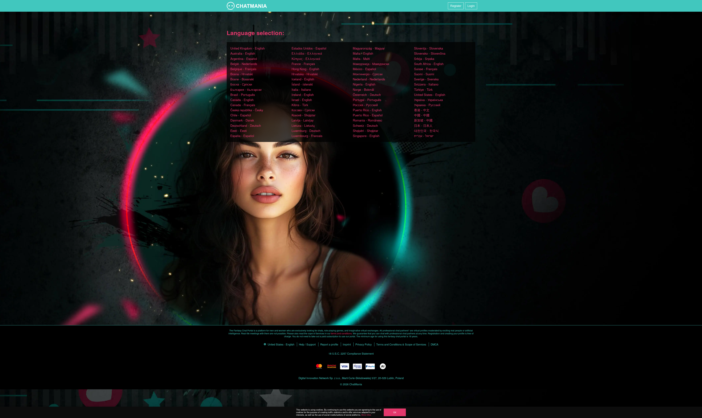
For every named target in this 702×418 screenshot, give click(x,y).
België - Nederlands (243, 64)
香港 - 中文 (421, 110)
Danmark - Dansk (242, 120)
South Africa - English (429, 64)
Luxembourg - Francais (307, 136)
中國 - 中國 (421, 115)
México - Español (364, 69)
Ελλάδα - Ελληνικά (307, 53)
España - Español (242, 136)
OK (394, 412)
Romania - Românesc (367, 120)
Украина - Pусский (427, 105)
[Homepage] (247, 6)
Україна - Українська (428, 100)
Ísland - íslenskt (302, 84)
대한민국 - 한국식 (426, 130)
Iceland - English (303, 79)
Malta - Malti (361, 58)
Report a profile (329, 344)
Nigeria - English (364, 84)
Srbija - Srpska (424, 58)
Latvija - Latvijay (303, 120)
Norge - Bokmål (363, 89)
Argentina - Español (243, 58)
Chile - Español (240, 115)
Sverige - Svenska (426, 79)
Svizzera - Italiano (426, 84)
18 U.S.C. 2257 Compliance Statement (351, 353)
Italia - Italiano (301, 89)
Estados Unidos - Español (309, 48)
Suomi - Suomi (424, 74)
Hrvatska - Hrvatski (305, 74)
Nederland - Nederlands (369, 79)
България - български (246, 89)
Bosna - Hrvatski (241, 74)
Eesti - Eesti (238, 130)
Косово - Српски (303, 110)
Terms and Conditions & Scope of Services (401, 344)
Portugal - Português (367, 100)
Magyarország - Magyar (369, 48)
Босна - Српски (241, 84)
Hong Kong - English (305, 69)
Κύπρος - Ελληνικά (306, 58)
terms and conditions (341, 333)
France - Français (303, 64)
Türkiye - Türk (423, 89)
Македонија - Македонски (371, 64)
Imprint (347, 344)
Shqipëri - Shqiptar (365, 130)
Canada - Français (242, 105)
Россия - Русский (365, 105)
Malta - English (363, 53)
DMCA (434, 344)
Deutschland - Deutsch (245, 125)
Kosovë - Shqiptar (304, 115)
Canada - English (242, 100)
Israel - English (302, 100)
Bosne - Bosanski (242, 79)
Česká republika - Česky (246, 110)
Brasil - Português (242, 94)
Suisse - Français (425, 69)
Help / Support (307, 344)
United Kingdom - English (247, 48)
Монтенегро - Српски (368, 74)
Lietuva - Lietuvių (303, 125)
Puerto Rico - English (367, 110)
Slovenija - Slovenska (428, 48)
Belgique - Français (243, 69)
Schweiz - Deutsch (365, 125)
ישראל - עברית (423, 136)
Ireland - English (303, 94)
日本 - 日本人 (423, 125)
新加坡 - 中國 (423, 120)
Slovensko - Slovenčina (429, 53)
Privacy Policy (363, 344)
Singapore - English (366, 136)
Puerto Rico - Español (368, 115)
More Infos (366, 414)
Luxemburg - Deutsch (306, 130)
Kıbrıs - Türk (300, 105)
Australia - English (242, 53)
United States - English (429, 94)
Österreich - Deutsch (367, 94)
